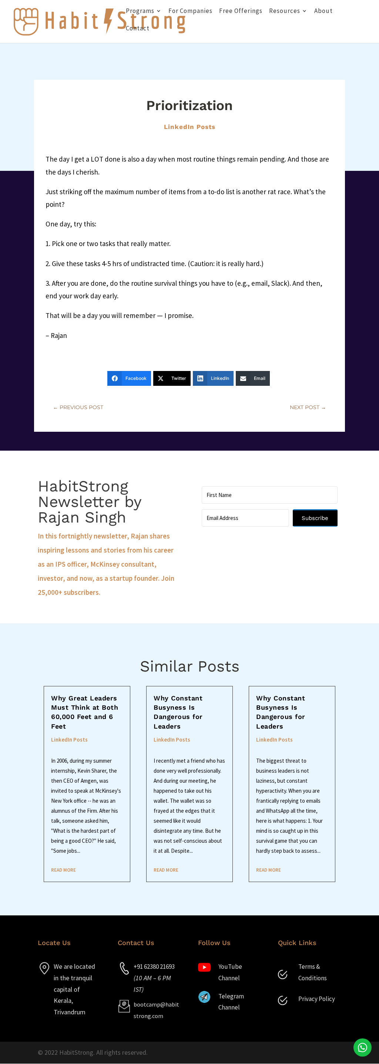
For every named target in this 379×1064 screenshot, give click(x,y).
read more (63, 870)
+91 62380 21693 (154, 966)
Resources (284, 11)
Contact (138, 29)
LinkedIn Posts (189, 126)
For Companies (190, 11)
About (323, 11)
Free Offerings (240, 11)
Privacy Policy (316, 999)
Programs (140, 11)
